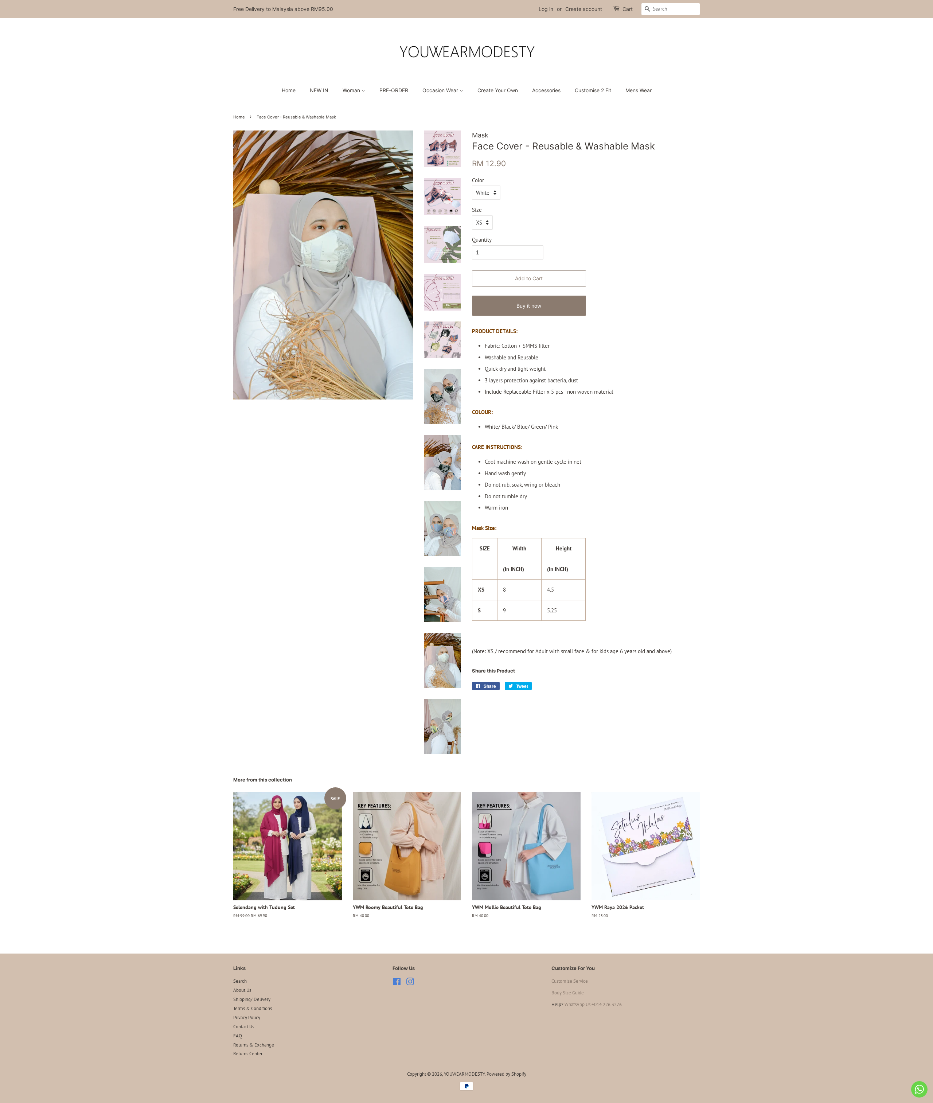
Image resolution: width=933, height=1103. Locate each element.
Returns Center (247, 1054)
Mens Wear (638, 90)
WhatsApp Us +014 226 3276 (593, 1004)
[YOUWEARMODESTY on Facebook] (397, 983)
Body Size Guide (567, 993)
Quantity (482, 239)
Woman (352, 90)
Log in (546, 9)
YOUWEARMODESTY (464, 1074)
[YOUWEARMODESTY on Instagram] (410, 983)
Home (289, 90)
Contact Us (243, 1027)
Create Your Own (497, 90)
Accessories (546, 90)
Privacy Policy (246, 1017)
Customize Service (569, 981)
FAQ (237, 1036)
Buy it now (528, 306)
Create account (583, 9)
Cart (627, 9)
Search (240, 981)
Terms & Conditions (252, 1008)
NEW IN (319, 90)
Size (477, 209)
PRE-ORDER (393, 90)
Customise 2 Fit (593, 90)
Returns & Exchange (253, 1045)
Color (478, 180)
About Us (242, 990)
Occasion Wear (441, 90)
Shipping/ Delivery (251, 999)
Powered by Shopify (506, 1074)
